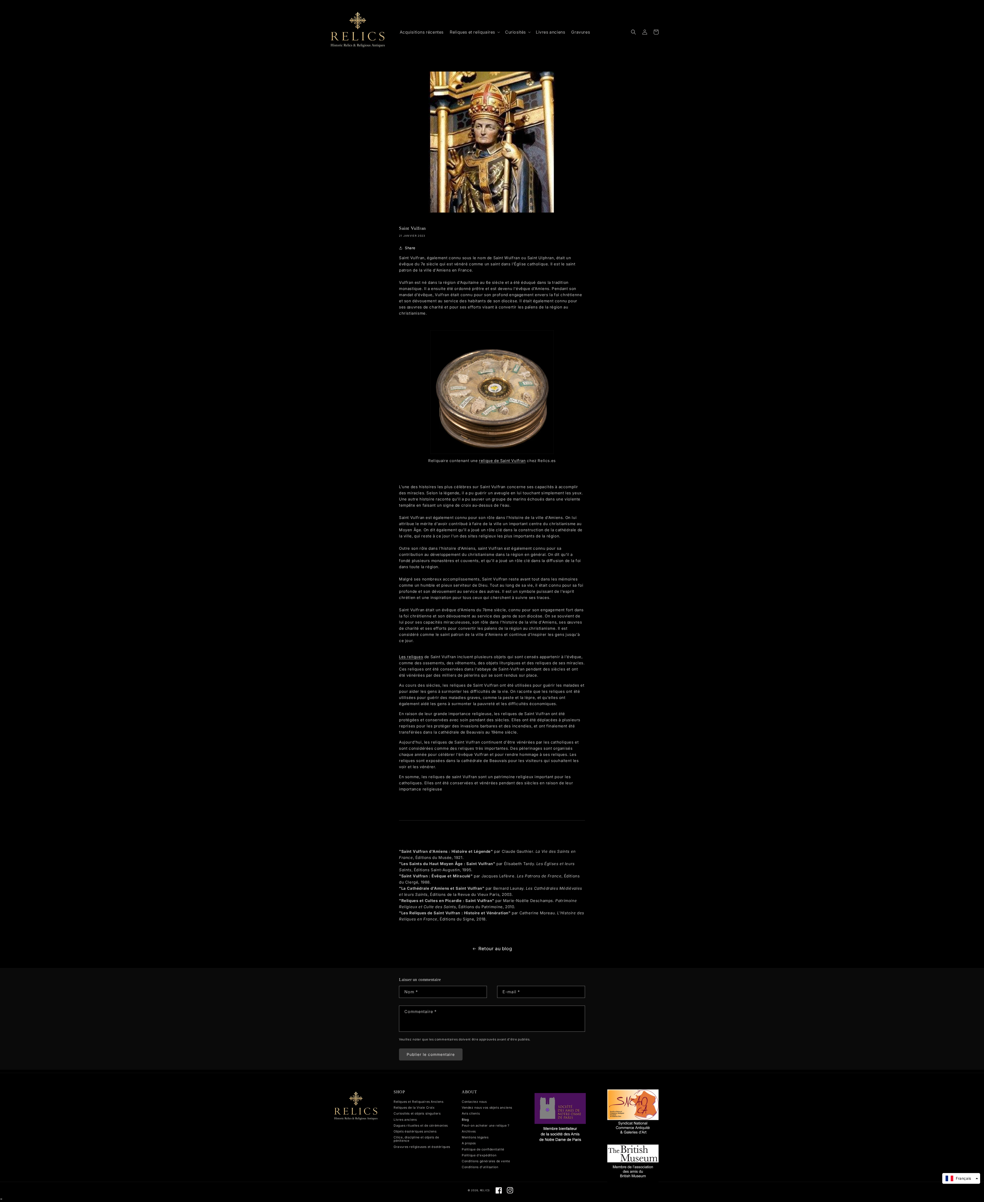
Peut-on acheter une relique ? (485, 1125)
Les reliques (411, 656)
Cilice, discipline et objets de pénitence (416, 1139)
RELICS (485, 1190)
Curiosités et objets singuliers (417, 1113)
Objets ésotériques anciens (415, 1131)
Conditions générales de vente (486, 1161)
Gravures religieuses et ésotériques (422, 1147)
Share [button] (410, 248)
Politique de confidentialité (483, 1149)
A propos (469, 1143)
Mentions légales (475, 1137)
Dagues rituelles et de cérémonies (421, 1125)
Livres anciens (405, 1119)
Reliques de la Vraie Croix (414, 1107)
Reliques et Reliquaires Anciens (419, 1102)
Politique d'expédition (479, 1155)
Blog (465, 1119)
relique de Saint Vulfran (502, 460)
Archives (469, 1131)
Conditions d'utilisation (480, 1167)
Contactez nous (474, 1102)
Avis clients (471, 1113)
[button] (474, 32)
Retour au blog (495, 948)
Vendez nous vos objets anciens (487, 1107)
